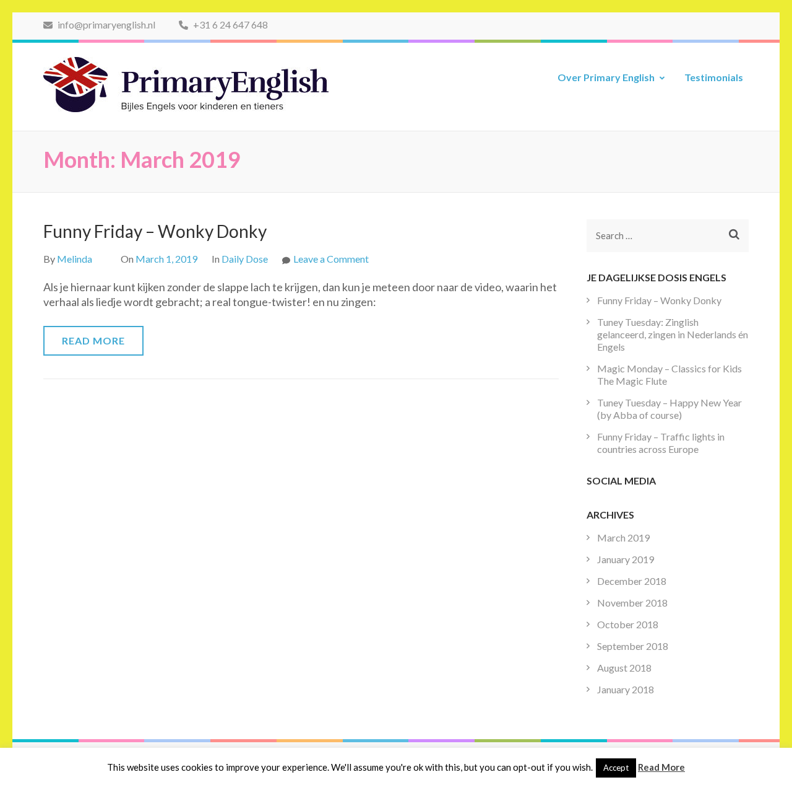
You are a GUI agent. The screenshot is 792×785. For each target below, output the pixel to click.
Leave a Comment (331, 259)
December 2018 (631, 581)
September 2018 (632, 646)
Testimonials (713, 77)
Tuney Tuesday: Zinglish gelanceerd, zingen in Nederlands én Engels (672, 334)
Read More (93, 340)
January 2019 (625, 559)
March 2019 (623, 537)
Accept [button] (616, 768)
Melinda (74, 259)
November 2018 (632, 602)
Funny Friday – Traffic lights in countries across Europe (661, 443)
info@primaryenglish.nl (105, 24)
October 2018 (627, 624)
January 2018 (625, 689)
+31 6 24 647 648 (229, 24)
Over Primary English (606, 77)
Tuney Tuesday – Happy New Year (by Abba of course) (669, 409)
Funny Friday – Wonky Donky (155, 231)
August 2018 (624, 667)
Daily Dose (245, 259)
